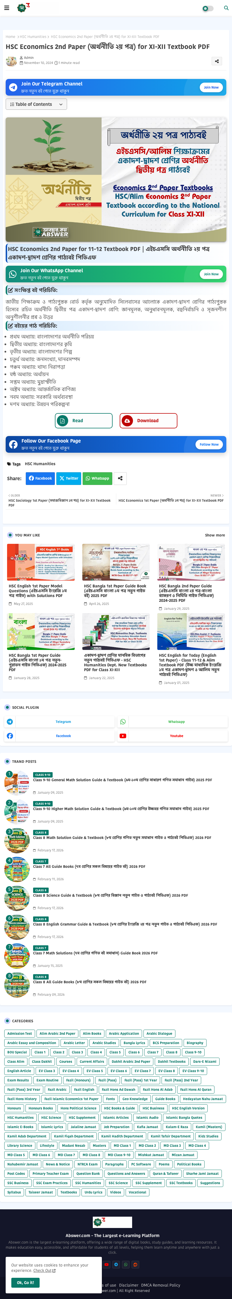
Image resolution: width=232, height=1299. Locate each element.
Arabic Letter (74, 1042)
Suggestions (210, 1182)
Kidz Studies (208, 1136)
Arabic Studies (104, 1042)
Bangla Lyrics (134, 1042)
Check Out (42, 1270)
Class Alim (15, 1061)
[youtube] (106, 1264)
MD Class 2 (147, 1145)
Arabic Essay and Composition (31, 1042)
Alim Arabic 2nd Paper (57, 1033)
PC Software (141, 1164)
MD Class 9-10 (119, 1154)
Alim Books (92, 1033)
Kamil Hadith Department (122, 1136)
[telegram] (116, 1264)
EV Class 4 (71, 1070)
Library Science (19, 1145)
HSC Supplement (82, 1117)
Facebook (43, 478)
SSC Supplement (149, 1182)
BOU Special (17, 1052)
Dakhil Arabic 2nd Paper (131, 1061)
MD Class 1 (122, 1145)
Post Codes (16, 1173)
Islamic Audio (147, 1117)
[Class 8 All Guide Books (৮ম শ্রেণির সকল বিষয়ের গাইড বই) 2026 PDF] (17, 985)
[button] (226, 8)
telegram (63, 721)
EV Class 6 (119, 1070)
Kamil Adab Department (26, 1136)
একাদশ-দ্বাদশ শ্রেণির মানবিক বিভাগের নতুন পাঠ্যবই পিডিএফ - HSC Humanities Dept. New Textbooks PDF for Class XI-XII (115, 662)
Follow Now (209, 444)
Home (10, 36)
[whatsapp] (126, 1264)
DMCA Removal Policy (160, 1285)
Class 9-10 (193, 1052)
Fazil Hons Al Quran (195, 1089)
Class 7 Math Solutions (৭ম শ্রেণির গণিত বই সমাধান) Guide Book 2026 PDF (95, 953)
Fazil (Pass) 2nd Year (181, 1080)
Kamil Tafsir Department (171, 1136)
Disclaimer (128, 1285)
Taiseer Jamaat (41, 1192)
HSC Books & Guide (119, 1108)
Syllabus (14, 1192)
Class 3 (77, 1052)
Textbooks (69, 1192)
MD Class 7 (66, 1154)
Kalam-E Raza (177, 1126)
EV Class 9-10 (193, 1070)
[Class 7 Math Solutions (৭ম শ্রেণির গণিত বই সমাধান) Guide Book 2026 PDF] (17, 956)
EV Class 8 (166, 1070)
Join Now (211, 87)
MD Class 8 (91, 1154)
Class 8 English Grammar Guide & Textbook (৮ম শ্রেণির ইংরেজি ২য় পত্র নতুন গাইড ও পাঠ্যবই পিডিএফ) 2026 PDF (125, 924)
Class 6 (134, 1052)
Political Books (189, 1164)
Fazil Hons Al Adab (158, 1089)
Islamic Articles (116, 1117)
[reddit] (135, 1264)
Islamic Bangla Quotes (184, 1117)
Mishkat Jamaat (151, 1154)
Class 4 (96, 1052)
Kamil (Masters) (209, 1126)
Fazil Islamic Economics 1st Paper (71, 1098)
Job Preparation (116, 1126)
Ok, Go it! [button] (25, 1282)
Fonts (110, 1098)
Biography (195, 1042)
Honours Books (41, 1108)
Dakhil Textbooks (172, 1061)
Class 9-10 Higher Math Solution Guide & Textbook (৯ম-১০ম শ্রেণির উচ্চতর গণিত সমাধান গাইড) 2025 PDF (121, 808)
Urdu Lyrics (93, 1192)
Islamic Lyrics (52, 1126)
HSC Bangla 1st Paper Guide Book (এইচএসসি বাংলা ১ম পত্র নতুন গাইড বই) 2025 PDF (115, 591)
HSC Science (51, 1117)
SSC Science (118, 1182)
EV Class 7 (143, 1070)
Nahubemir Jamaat (22, 1164)
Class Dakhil (42, 1061)
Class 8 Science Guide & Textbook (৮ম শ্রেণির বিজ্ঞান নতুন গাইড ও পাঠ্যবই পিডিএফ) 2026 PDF (110, 895)
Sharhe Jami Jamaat (202, 1173)
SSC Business (18, 1182)
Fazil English (84, 1089)
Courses (65, 1061)
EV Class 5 (95, 1070)
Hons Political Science (78, 1108)
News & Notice (58, 1164)
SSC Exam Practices (52, 1182)
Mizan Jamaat (183, 1154)
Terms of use (104, 1285)
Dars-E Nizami (204, 1061)
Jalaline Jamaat (83, 1126)
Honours (14, 1108)
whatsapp (176, 721)
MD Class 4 (197, 1145)
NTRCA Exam (88, 1164)
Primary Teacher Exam (51, 1173)
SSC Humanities (88, 1182)
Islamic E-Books (20, 1126)
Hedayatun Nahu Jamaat (203, 1098)
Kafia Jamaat (147, 1126)
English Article (19, 1070)
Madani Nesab (73, 1145)
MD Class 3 (172, 1145)
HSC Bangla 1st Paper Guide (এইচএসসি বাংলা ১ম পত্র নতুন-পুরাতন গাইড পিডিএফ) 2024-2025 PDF (37, 662)
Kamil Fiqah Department (74, 1136)
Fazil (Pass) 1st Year (140, 1080)
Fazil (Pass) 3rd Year (23, 1089)
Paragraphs (114, 1164)
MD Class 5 (16, 1154)
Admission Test (19, 1033)
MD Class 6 (41, 1154)
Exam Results (18, 1080)
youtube (176, 735)
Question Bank (88, 1173)
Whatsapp (100, 478)
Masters (99, 1145)
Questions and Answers (126, 1173)
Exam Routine (47, 1080)
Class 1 (40, 1052)
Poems (164, 1164)
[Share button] (120, 478)
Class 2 (58, 1052)
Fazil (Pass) (107, 1080)
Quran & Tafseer (166, 1173)
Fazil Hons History (22, 1098)
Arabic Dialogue (159, 1033)
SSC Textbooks (181, 1182)
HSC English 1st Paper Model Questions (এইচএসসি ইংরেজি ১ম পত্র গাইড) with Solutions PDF (38, 591)
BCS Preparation (166, 1042)
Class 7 (152, 1052)
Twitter (72, 478)
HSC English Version (188, 1108)
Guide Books (165, 1098)
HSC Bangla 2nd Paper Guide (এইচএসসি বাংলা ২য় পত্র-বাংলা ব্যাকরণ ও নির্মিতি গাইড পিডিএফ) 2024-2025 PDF (186, 593)
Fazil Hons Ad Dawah (118, 1089)
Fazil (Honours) (78, 1080)
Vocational (137, 1192)
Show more (215, 535)
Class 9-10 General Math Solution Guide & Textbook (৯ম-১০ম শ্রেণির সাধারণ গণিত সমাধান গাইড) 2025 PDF (122, 780)
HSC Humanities (33, 36)
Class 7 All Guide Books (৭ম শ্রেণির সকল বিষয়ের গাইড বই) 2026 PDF (89, 866)
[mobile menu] (7, 8)
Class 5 (115, 1052)
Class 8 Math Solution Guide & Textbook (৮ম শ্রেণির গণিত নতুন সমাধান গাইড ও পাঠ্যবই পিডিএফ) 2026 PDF (122, 837)
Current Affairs (92, 1061)
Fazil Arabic (57, 1089)
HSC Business (153, 1108)
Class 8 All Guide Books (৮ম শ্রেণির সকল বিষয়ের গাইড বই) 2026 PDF (90, 982)
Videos (115, 1192)
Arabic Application (124, 1033)
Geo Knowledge (135, 1098)
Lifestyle (47, 1145)
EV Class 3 (47, 1070)
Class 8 (171, 1052)
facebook (63, 735)
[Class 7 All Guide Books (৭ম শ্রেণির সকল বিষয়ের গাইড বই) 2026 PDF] (17, 869)
